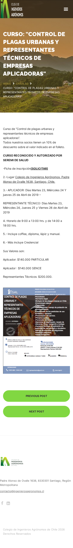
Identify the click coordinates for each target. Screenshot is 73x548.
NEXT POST (36, 411)
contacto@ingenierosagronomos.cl (22, 491)
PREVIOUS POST (36, 396)
